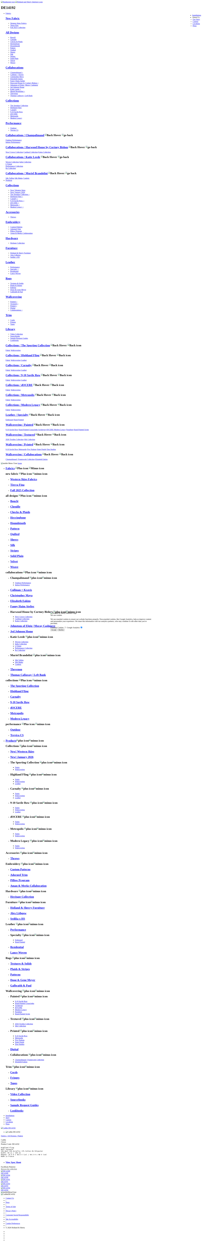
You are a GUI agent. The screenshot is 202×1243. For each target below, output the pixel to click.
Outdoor (13, 128)
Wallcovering (14, 296)
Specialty (14, 269)
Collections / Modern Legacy (23, 404)
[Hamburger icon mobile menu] (8, 2)
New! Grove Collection (14, 152)
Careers (195, 22)
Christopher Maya (17, 77)
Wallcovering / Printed (19, 444)
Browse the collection (9, 1169)
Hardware (12, 238)
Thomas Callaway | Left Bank (21, 96)
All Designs (12, 32)
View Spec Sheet (13, 1162)
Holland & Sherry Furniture (20, 253)
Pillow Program (16, 231)
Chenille (13, 40)
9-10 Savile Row (16, 112)
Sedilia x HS (15, 257)
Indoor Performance (13, 142)
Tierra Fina (14, 25)
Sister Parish (41, 449)
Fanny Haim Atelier (17, 81)
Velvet (12, 61)
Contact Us (10, 1198)
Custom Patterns (16, 227)
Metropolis (14, 116)
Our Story (196, 19)
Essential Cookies (57, 627)
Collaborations (14, 67)
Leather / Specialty (17, 414)
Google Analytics (73, 627)
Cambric (26, 178)
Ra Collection (11, 168)
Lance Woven (15, 273)
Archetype (42, 430)
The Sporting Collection (19, 106)
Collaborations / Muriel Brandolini (27, 173)
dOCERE (14, 114)
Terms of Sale (11, 1207)
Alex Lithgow (15, 255)
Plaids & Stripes (16, 285)
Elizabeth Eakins (16, 79)
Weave (12, 63)
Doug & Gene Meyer (18, 290)
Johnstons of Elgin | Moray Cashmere (24, 85)
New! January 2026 (17, 192)
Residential (14, 271)
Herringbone (15, 44)
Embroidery (13, 222)
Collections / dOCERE (19, 384)
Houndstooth (15, 46)
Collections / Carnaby (19, 365)
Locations (196, 24)
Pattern (12, 48)
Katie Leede (15, 89)
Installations (196, 15)
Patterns (13, 288)
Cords (12, 320)
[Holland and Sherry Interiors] (29, 2)
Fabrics (8, 13)
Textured (14, 304)
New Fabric (13, 18)
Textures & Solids (16, 283)
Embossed (9, 420)
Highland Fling (16, 108)
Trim (9, 315)
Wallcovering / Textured (20, 434)
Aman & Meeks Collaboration (21, 233)
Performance (13, 123)
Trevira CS (14, 130)
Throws (13, 217)
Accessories (12, 212)
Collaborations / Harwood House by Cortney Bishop (37, 147)
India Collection (25, 162)
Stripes (12, 56)
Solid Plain (14, 58)
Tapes (12, 324)
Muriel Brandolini (17, 91)
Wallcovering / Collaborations (24, 454)
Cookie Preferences (13, 1223)
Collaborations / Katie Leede (23, 157)
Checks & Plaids (16, 42)
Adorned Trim (15, 229)
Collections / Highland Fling (22, 355)
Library (10, 329)
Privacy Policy (11, 1211)
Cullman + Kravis (16, 75)
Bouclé (13, 37)
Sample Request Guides (19, 338)
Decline (61, 630)
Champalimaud (16, 72)
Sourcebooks (15, 336)
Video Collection (16, 334)
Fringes (13, 322)
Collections (12, 100)
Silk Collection (29, 439)
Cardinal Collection (30, 152)
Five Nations (31, 449)
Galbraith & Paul (16, 292)
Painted (13, 302)
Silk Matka (19, 178)
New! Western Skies (17, 190)
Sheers (12, 52)
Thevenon (14, 94)
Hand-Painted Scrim (81, 430)
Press (195, 26)
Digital (12, 308)
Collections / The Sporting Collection (28, 345)
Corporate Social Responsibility (17, 1215)
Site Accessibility (12, 1219)
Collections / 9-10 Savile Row (23, 375)
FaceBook (5, 1167)
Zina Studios (51, 449)
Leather (10, 262)
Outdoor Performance (14, 140)
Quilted (13, 50)
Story (8, 1118)
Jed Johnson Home (17, 87)
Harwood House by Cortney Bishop (24, 83)
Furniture (12, 248)
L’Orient (9, 164)
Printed (13, 306)
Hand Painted (19, 420)
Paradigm (69, 430)
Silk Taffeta (10, 178)
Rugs (9, 278)
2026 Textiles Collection (15, 439)
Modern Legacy (16, 118)
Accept (53, 630)
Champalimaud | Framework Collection (20, 459)
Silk (11, 54)
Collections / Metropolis (20, 394)
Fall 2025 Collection (17, 28)
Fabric (8, 350)
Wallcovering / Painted (19, 424)
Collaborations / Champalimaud (25, 135)
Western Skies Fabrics (18, 23)
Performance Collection (14, 166)
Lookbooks (14, 340)
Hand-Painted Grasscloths (28, 430)
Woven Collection (12, 162)
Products (9, 180)
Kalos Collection (44, 152)
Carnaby (13, 110)
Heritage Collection (17, 243)
